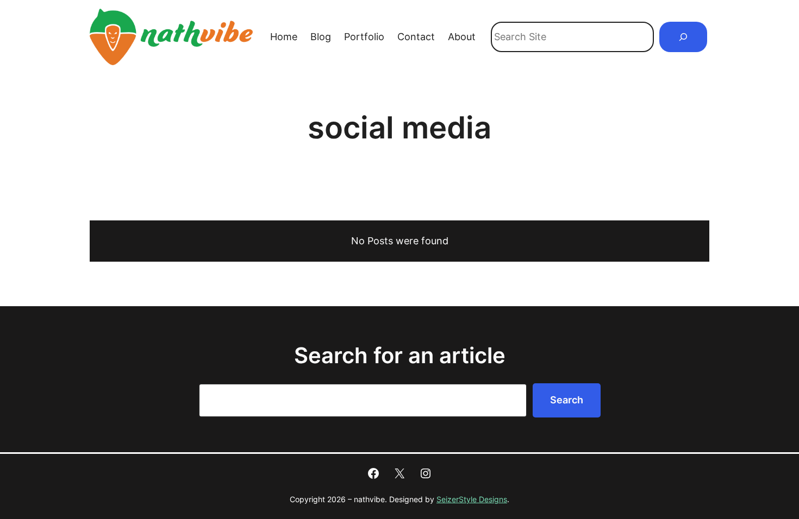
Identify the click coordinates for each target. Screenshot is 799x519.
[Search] (683, 37)
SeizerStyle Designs (471, 499)
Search (566, 400)
